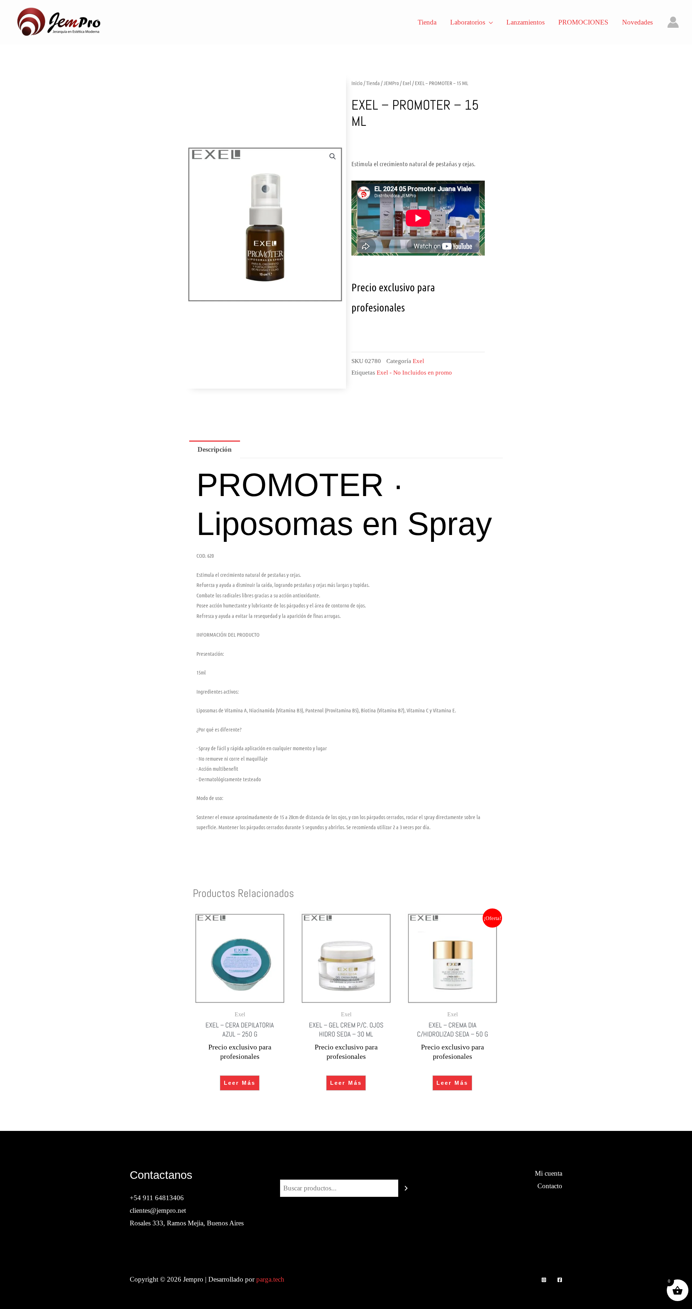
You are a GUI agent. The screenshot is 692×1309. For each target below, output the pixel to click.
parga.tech (270, 1279)
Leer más (240, 1083)
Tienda (373, 83)
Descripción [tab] (215, 449)
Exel (407, 83)
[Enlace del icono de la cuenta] (673, 22)
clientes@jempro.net (158, 1210)
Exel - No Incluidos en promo (414, 372)
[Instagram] (543, 1279)
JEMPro (391, 83)
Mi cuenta (548, 1173)
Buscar (346, 1173)
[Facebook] (559, 1279)
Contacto (549, 1186)
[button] (332, 156)
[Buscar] (406, 1188)
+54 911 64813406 (157, 1198)
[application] (489, 22)
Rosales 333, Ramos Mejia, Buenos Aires (187, 1223)
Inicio (357, 83)
